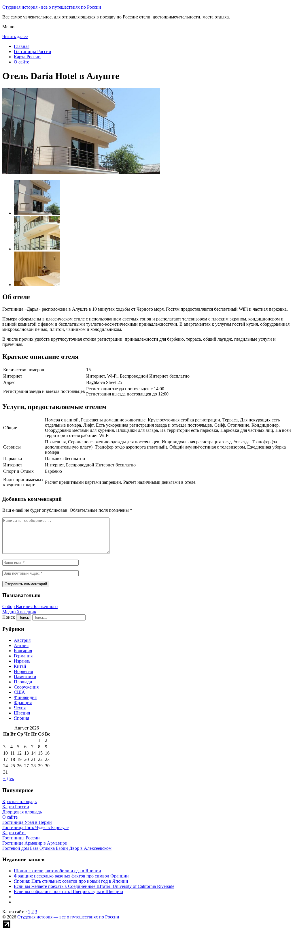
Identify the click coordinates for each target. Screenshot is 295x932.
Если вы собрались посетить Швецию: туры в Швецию (68, 891)
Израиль (22, 661)
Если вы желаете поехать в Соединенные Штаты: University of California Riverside (94, 886)
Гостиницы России (32, 51)
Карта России (27, 56)
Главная (21, 46)
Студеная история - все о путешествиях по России (51, 7)
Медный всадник (19, 611)
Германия (23, 655)
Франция (23, 702)
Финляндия (25, 697)
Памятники (25, 676)
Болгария (23, 650)
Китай (20, 666)
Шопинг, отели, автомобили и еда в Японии (57, 870)
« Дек (8, 778)
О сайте (21, 61)
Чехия (20, 707)
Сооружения (26, 687)
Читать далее (15, 36)
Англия (21, 645)
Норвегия (23, 671)
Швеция (22, 712)
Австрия (22, 640)
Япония (21, 718)
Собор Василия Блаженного (30, 606)
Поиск (8, 617)
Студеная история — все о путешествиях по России (68, 916)
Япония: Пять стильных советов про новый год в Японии (71, 881)
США (19, 692)
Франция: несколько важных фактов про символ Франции (71, 875)
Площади (23, 681)
